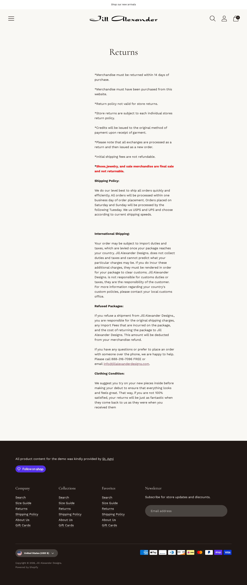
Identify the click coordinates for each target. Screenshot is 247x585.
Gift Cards (22, 525)
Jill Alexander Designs (48, 563)
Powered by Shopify (26, 567)
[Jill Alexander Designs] (123, 18)
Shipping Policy (26, 514)
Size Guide (23, 503)
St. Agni (108, 459)
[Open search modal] (212, 18)
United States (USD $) (36, 553)
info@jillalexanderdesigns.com (126, 364)
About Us (22, 520)
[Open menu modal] (11, 18)
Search (20, 497)
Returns (21, 508)
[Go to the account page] (224, 18)
